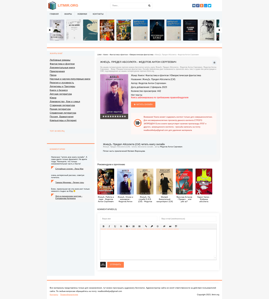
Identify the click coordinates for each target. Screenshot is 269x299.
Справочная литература (63, 113)
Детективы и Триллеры (62, 86)
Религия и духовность (62, 82)
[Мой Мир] (205, 5)
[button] (103, 226)
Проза (53, 75)
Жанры (68, 14)
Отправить (115, 264)
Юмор (53, 97)
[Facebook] (198, 5)
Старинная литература (62, 105)
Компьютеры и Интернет (63, 120)
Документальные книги (62, 67)
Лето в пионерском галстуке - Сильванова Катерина (68, 197)
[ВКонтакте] (194, 5)
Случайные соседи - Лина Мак (69, 169)
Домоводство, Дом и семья (65, 101)
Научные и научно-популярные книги (70, 79)
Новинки (82, 14)
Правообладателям (69, 294)
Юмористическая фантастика (185, 75)
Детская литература (61, 94)
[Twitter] (209, 5)
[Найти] (149, 5)
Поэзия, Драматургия (61, 116)
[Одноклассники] (201, 5)
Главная (54, 14)
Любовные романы (60, 60)
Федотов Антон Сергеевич (152, 83)
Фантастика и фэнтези (157, 75)
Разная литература (60, 109)
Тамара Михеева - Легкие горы (69, 182)
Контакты (98, 14)
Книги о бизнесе (59, 90)
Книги (141, 75)
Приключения (57, 71)
